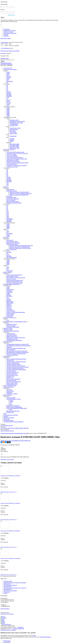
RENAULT (9, 305)
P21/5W (8, 100)
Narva (8, 74)
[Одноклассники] (3, 442)
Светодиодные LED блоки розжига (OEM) (17, 162)
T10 (7, 182)
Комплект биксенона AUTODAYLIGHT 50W (21, 245)
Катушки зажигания (12, 373)
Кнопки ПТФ (10, 315)
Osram (8, 72)
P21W (8, 101)
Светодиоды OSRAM (12, 156)
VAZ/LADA (10, 309)
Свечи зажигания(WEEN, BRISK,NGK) (17, 408)
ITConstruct (20, 627)
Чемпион (9, 77)
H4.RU (34, 635)
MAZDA (9, 300)
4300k (8, 112)
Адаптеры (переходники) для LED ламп (17, 158)
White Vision (13, 130)
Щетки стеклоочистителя (13, 411)
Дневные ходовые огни (10, 317)
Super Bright (10, 81)
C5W (8, 97)
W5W (8, 105)
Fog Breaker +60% (14, 120)
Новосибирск (7, 640)
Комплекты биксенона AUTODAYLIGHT (20, 248)
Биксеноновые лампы (12, 241)
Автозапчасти (7, 356)
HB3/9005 (9, 94)
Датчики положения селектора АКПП (16, 369)
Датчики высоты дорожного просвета (16, 361)
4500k (8, 113)
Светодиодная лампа (9, 149)
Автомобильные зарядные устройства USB (17, 344)
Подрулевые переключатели (14, 381)
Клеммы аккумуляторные (13, 405)
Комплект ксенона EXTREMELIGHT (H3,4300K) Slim (10, 503)
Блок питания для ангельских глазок (16, 277)
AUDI (8, 286)
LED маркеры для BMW (13, 160)
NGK (11, 409)
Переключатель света (12, 384)
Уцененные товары (8, 420)
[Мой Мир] (6, 442)
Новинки (6, 416)
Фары (5, 413)
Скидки (8, 68)
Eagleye (11, 400)
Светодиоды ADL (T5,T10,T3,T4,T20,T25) (17, 153)
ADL (8, 230)
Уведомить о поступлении (7, 459)
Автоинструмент (11, 397)
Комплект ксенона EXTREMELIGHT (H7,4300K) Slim (10, 475)
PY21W (12, 430)
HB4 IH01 (9, 256)
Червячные (9, 392)
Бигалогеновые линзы (12, 276)
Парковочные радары (12, 339)
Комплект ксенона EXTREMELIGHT (19, 194)
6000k (8, 226)
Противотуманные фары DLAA (12, 284)
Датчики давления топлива (13, 364)
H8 (7, 174)
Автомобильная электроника (11, 331)
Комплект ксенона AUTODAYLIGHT (19, 192)
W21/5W (9, 102)
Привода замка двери (12, 383)
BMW (8, 288)
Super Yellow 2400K (14, 144)
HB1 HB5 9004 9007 (12, 257)
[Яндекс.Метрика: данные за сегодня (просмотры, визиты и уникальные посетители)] (6, 624)
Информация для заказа (10, 30)
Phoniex (11, 401)
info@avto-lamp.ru (5, 608)
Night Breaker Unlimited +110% (17, 121)
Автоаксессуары (8, 341)
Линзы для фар (7, 272)
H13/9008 (9, 252)
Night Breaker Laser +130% (16, 122)
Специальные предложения (11, 415)
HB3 (24, 428)
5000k (8, 114)
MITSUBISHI (10, 303)
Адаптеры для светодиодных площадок (17, 165)
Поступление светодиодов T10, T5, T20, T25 (15, 587)
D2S (8, 213)
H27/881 (9, 93)
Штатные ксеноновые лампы (14, 202)
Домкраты (9, 347)
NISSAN (9, 304)
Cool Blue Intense (14, 124)
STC (11, 403)
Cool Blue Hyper (14, 125)
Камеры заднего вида (12, 336)
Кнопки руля (10, 377)
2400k (8, 108)
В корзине (3, 53)
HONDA (9, 294)
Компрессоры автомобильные (14, 407)
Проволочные (10, 391)
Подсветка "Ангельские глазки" (15, 282)
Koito (8, 78)
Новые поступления (9, 417)
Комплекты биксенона (12, 244)
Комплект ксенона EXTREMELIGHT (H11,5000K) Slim (10, 558)
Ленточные (9, 389)
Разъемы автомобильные (13, 327)
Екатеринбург (7, 642)
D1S (8, 212)
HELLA (9, 76)
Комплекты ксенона (12, 190)
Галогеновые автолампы (10, 69)
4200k (8, 110)
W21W (8, 104)
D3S (8, 214)
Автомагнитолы (11, 333)
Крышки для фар (8, 328)
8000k (8, 228)
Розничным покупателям (10, 33)
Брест (11, 404)
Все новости (7, 592)
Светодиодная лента (12, 164)
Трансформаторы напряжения (14, 340)
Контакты (6, 35)
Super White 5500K (14, 146)
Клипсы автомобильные (10, 385)
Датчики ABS (10, 360)
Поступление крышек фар (10, 590)
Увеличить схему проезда (7, 613)
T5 (7, 98)
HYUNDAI (9, 296)
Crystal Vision (13, 132)
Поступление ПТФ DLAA (10, 584)
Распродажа (7, 419)
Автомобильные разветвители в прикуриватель (19, 345)
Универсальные (11, 313)
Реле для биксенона (12, 249)
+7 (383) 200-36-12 (5, 606)
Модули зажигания (11, 380)
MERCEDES (10, 301)
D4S (8, 216)
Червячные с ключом (12, 393)
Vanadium (12, 138)
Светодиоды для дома (12, 166)
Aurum (11, 141)
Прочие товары (8, 395)
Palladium (12, 140)
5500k (8, 116)
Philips (8, 73)
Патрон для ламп (11, 325)
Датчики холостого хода (13, 372)
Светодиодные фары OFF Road (14, 157)
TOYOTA (9, 308)
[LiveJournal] (10, 442)
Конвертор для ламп (12, 324)
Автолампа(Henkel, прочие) (14, 399)
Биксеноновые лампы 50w (13, 242)
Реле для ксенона (11, 200)
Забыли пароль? (11, 14)
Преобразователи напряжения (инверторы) (17, 352)
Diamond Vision (13, 133)
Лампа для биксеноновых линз (14, 281)
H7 (7, 89)
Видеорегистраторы (12, 335)
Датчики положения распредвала (15, 368)
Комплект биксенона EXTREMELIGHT (20, 246)
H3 (7, 86)
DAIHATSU (10, 292)
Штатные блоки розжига (13, 201)
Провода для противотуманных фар (16, 312)
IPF (7, 82)
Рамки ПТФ (10, 316)
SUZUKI (9, 307)
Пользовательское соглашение (8, 630)
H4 (7, 88)
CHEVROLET (10, 289)
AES (8, 268)
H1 (7, 85)
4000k (8, 109)
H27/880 (9, 92)
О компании (7, 29)
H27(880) (16, 428)
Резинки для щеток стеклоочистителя (16, 353)
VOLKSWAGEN (11, 311)
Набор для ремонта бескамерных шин (16, 348)
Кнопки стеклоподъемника (13, 379)
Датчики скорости (11, 371)
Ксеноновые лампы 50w (13, 198)
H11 (8, 90)
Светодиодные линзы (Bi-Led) (14, 274)
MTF (8, 80)
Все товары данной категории (8, 576)
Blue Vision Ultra (14, 129)
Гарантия (6, 34)
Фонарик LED (10, 412)
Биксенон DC (10, 240)
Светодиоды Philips (11, 154)
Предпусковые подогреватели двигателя (17, 351)
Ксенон (6, 186)
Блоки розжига (10, 189)
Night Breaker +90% (14, 148)
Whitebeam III (13, 136)
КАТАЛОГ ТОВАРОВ (6, 64)
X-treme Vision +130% (15, 128)
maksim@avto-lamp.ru (45, 637)
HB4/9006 (9, 96)
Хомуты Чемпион (8, 387)
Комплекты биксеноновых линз (15, 280)
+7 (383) (5, 48)
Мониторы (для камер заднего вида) (16, 337)
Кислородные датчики (12, 375)
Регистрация (7, 38)
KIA (8, 297)
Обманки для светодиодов (13, 161)
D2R (8, 217)
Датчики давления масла (13, 363)
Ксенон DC (9, 196)
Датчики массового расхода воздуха (16, 365)
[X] (8, 442)
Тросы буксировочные (12, 355)
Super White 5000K (14, 145)
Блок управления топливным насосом (16, 359)
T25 (7, 185)
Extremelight (10, 233)
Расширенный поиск (6, 62)
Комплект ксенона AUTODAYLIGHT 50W (20, 193)
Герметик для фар (8, 329)
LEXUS (8, 299)
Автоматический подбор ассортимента (13, 421)
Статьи (5, 593)
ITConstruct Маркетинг (18, 628)
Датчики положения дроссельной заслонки (17, 367)
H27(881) (21, 428)
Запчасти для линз (11, 278)
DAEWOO (9, 290)
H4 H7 (8, 254)
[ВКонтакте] (1, 442)
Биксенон (6, 237)
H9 (10, 428)
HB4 (27, 428)
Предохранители (11, 349)
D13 (8, 232)
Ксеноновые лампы (12, 197)
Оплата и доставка (8, 31)
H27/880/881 (10, 218)
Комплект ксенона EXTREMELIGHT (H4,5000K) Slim (10, 530)
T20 (7, 184)
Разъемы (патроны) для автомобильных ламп (15, 321)
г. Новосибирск (4, 42)
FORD (8, 293)
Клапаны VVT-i (11, 376)
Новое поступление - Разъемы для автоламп (15, 582)
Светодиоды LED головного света (15, 152)
